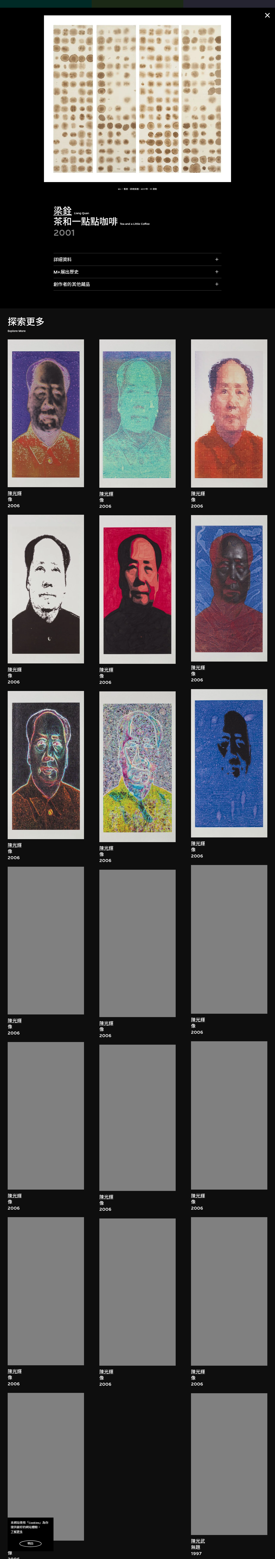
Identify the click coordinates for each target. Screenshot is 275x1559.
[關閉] (267, 15)
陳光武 (198, 1541)
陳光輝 (15, 493)
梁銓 (63, 211)
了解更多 (17, 1532)
